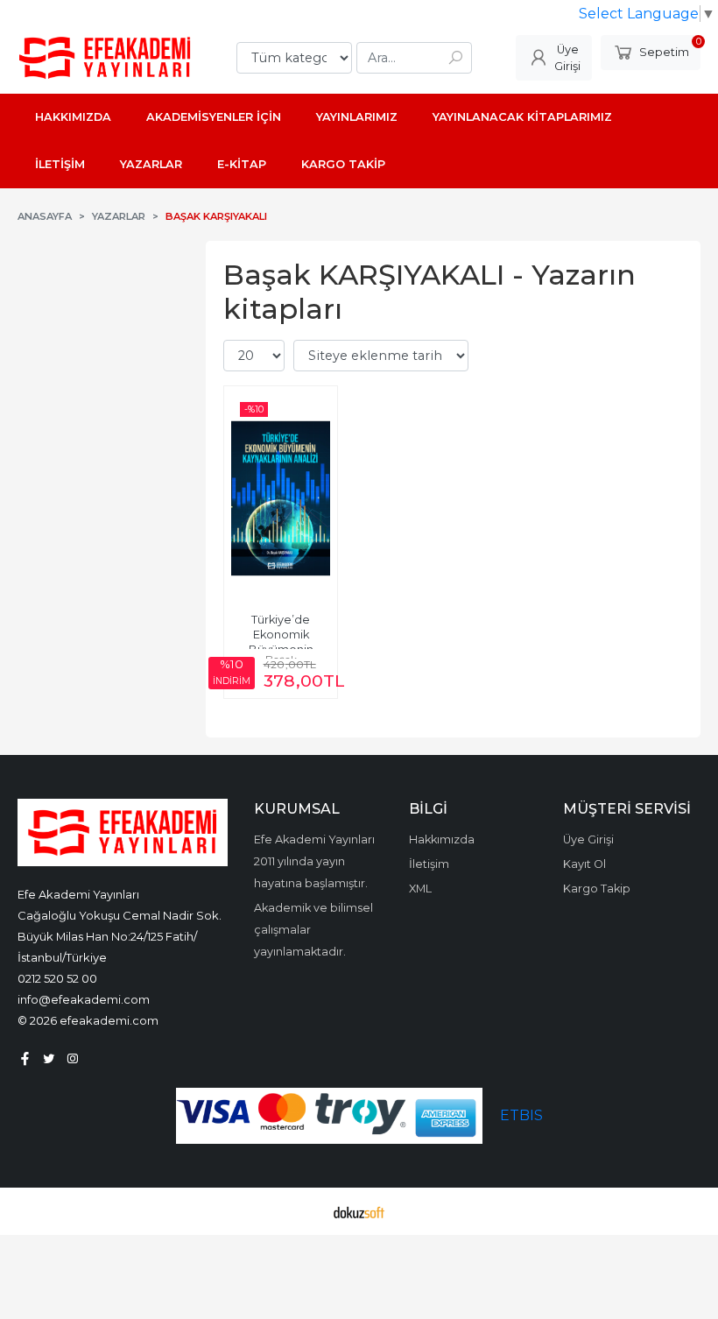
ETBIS (521, 1115)
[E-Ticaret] (359, 1211)
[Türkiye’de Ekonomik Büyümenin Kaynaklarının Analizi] (280, 498)
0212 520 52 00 (57, 978)
